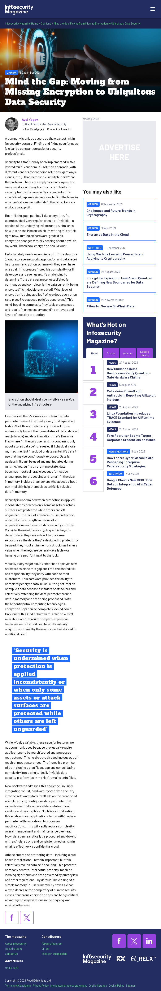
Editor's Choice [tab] (144, 353)
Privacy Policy (40, 985)
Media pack (11, 968)
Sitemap (131, 985)
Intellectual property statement (68, 985)
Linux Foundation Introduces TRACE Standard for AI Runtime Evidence (130, 417)
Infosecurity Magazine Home (21, 23)
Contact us (11, 953)
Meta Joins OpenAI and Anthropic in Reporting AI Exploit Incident (131, 395)
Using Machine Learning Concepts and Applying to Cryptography (115, 256)
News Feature (118, 451)
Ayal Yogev (30, 119)
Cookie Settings (97, 985)
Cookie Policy (116, 985)
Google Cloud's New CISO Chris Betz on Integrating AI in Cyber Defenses (130, 484)
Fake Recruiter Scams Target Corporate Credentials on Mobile (131, 437)
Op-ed (45, 948)
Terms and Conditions (18, 985)
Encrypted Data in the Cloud (108, 234)
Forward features (52, 943)
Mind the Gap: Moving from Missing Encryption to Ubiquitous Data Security (97, 23)
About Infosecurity (15, 943)
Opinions (46, 23)
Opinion (11, 72)
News (112, 362)
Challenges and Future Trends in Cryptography (111, 212)
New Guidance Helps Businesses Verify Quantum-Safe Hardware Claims (129, 373)
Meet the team (13, 948)
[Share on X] (27, 917)
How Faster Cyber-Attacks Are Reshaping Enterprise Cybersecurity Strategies (130, 462)
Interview (115, 473)
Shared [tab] (111, 353)
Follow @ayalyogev (33, 129)
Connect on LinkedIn (59, 129)
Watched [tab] (128, 353)
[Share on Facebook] (11, 917)
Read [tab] (94, 353)
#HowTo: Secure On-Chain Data (111, 306)
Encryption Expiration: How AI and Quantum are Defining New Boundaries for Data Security (119, 282)
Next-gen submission (54, 953)
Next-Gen (94, 248)
